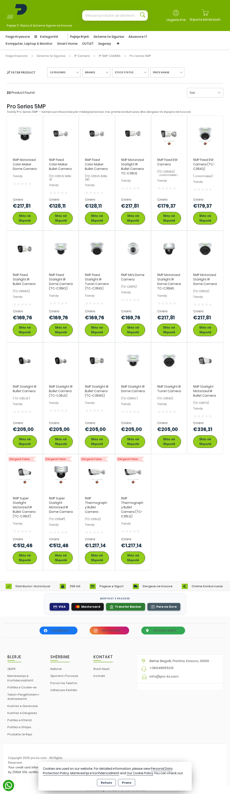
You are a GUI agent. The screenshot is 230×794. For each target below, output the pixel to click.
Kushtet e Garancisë (22, 706)
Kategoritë (48, 36)
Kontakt (99, 676)
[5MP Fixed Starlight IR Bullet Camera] (25, 248)
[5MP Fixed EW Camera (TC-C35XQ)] (205, 133)
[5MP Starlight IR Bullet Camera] (25, 360)
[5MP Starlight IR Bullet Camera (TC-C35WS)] (97, 360)
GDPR (11, 669)
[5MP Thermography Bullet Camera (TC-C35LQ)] (133, 471)
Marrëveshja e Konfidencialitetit (20, 678)
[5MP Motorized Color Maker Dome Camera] (25, 133)
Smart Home (67, 43)
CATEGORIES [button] (58, 72)
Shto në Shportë (25, 218)
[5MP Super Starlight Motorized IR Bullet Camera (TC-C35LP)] (25, 471)
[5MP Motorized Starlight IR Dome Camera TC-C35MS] (169, 248)
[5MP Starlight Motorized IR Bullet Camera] (205, 360)
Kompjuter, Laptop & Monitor (29, 43)
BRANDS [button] (90, 72)
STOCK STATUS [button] (124, 72)
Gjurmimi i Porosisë (64, 676)
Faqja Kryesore (18, 36)
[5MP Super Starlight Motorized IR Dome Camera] (61, 471)
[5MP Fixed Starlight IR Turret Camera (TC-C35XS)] (97, 248)
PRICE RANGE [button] (161, 72)
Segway (104, 43)
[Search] (143, 15)
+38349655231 (161, 667)
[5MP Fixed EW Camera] (169, 133)
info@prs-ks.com (164, 676)
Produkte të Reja (19, 734)
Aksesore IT (137, 36)
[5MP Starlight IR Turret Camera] (169, 360)
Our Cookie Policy (140, 773)
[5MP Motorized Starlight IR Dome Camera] (205, 248)
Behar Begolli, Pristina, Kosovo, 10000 (179, 660)
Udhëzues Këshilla (63, 690)
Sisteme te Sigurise (108, 36)
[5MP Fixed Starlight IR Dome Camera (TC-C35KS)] (61, 248)
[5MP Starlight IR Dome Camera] (133, 360)
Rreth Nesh (101, 669)
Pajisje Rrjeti (79, 36)
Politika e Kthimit (19, 720)
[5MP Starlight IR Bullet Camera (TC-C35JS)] (61, 360)
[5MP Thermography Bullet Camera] (97, 471)
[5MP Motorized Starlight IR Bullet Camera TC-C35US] (133, 133)
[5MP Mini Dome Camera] (133, 248)
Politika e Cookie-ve (22, 687)
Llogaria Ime (176, 20)
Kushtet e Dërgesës (22, 713)
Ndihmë (56, 669)
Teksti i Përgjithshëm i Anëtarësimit (23, 696)
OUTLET (88, 43)
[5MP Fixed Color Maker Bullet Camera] (61, 133)
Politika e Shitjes (19, 727)
